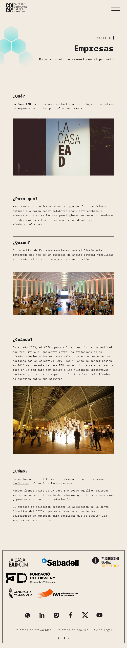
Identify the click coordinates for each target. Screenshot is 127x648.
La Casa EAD (22, 104)
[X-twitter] (85, 615)
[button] (115, 7)
